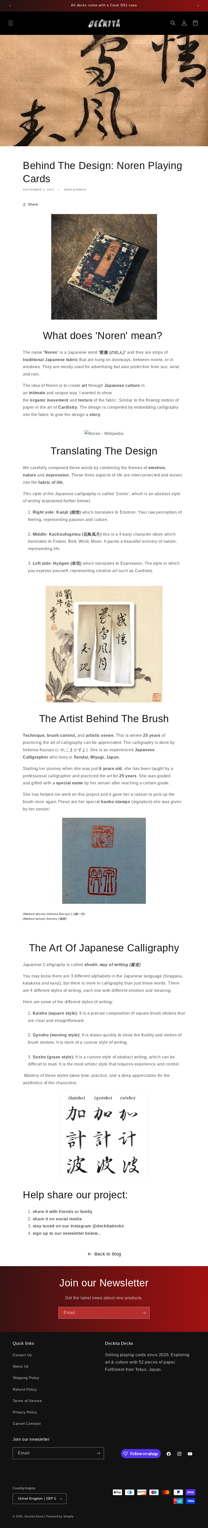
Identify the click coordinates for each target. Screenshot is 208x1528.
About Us (21, 1366)
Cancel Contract (27, 1423)
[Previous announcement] (9, 5)
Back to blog (107, 1254)
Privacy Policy (25, 1412)
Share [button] (33, 204)
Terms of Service (27, 1401)
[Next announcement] (198, 5)
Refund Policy (25, 1389)
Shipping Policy (26, 1378)
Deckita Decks (35, 1516)
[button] (10, 23)
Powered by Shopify (60, 1516)
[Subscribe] (143, 1313)
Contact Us (22, 1355)
